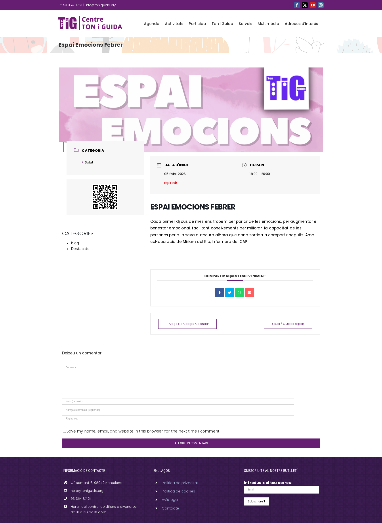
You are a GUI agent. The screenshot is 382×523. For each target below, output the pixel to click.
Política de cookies (178, 491)
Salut (89, 162)
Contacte (170, 508)
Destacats (80, 248)
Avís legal (170, 499)
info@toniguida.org (101, 5)
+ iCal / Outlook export (287, 324)
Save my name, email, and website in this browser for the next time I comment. (143, 431)
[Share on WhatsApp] (239, 292)
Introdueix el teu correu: (268, 482)
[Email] (249, 292)
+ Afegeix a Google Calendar (187, 324)
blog (75, 243)
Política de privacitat (180, 482)
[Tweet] (229, 292)
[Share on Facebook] (219, 292)
